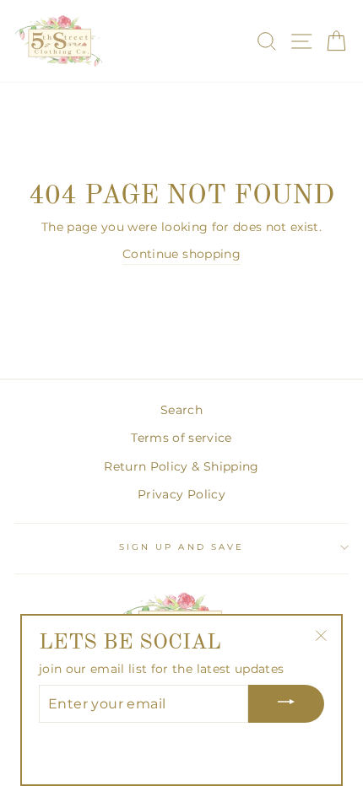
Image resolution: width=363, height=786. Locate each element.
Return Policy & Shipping (181, 466)
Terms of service (181, 437)
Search (181, 410)
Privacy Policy (181, 494)
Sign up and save (181, 546)
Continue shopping (181, 254)
